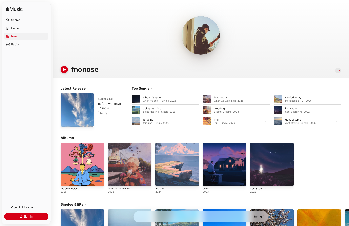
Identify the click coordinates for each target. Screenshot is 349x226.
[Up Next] (255, 217)
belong (207, 144)
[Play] (64, 69)
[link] (142, 88)
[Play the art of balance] (66, 181)
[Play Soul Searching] (255, 181)
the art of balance (72, 144)
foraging (148, 119)
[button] (26, 20)
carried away (293, 97)
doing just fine (152, 108)
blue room (220, 97)
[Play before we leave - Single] (66, 122)
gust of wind (293, 119)
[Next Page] (345, 110)
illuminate (291, 108)
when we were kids (120, 144)
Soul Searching (259, 144)
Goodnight (220, 108)
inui (216, 119)
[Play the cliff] (160, 181)
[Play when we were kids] (113, 181)
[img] (14, 9)
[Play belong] (208, 181)
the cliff (160, 144)
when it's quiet (152, 97)
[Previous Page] (127, 110)
